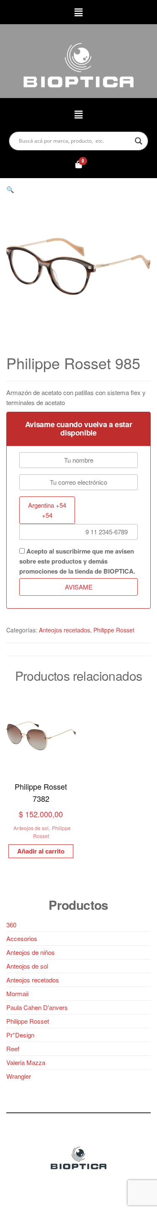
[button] (78, 12)
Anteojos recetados (64, 630)
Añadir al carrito (40, 851)
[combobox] (47, 510)
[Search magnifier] (138, 141)
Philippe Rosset (113, 630)
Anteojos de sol (31, 827)
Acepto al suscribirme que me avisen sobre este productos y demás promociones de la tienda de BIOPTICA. (77, 561)
